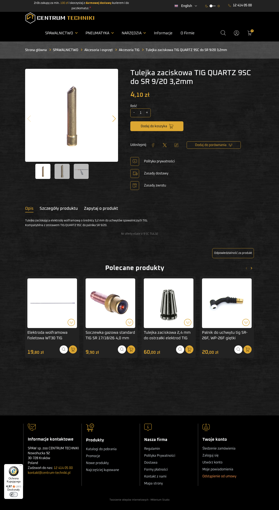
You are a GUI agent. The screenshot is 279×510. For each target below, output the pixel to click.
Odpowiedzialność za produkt (233, 253)
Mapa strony (153, 483)
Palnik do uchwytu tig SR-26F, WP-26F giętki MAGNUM (225, 338)
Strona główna (36, 50)
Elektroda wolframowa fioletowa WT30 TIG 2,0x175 (47, 338)
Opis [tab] (29, 208)
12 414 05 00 (242, 5)
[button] (223, 33)
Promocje (93, 456)
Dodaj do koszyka (154, 126)
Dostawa (150, 462)
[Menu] (20, 466)
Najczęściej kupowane (102, 470)
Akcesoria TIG (129, 50)
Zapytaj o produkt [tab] (101, 208)
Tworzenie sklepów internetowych (128, 500)
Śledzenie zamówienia (218, 448)
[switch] (14, 494)
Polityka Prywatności (159, 455)
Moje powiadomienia (217, 469)
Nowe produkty (97, 463)
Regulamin (152, 448)
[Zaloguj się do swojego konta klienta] (236, 33)
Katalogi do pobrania (101, 449)
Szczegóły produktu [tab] (59, 208)
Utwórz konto (212, 462)
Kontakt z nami (155, 476)
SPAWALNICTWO (65, 50)
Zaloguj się (210, 455)
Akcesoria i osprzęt (98, 50)
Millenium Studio (160, 500)
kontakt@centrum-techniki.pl (49, 472)
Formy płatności (156, 469)
